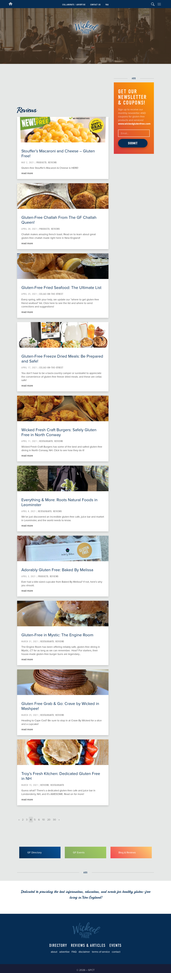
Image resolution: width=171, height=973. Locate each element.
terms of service (101, 951)
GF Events (79, 852)
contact (116, 951)
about (54, 951)
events (115, 945)
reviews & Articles (88, 945)
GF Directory (34, 852)
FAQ (107, 4)
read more (27, 173)
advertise (64, 951)
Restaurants (46, 441)
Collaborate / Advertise (73, 4)
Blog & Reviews (127, 852)
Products (41, 162)
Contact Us (95, 4)
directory (58, 945)
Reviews (52, 162)
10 (43, 819)
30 (54, 819)
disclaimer (84, 951)
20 (48, 819)
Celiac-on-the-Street (51, 294)
